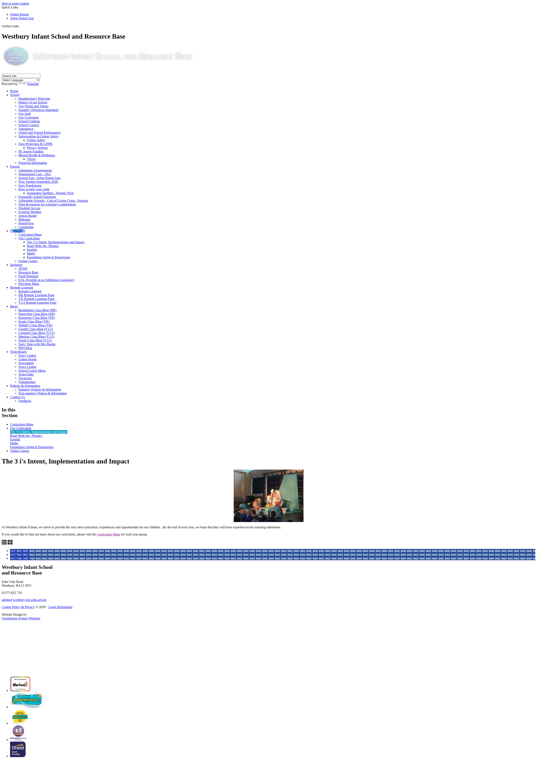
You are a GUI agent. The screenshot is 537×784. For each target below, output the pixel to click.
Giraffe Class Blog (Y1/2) (35, 329)
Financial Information (32, 163)
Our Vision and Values (33, 106)
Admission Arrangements (35, 170)
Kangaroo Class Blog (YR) (36, 317)
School (14, 95)
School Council (28, 125)
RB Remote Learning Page (36, 295)
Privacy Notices (37, 147)
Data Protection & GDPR (35, 144)
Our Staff (24, 113)
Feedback (24, 401)
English (32, 249)
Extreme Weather (29, 212)
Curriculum (17, 231)
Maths (31, 253)
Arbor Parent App (22, 18)
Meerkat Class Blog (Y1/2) (36, 336)
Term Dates (26, 374)
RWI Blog (25, 348)
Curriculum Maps (30, 234)
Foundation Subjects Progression (48, 257)
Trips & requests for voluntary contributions (47, 204)
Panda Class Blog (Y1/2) (35, 340)
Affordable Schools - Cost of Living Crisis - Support (53, 200)
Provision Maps (28, 283)
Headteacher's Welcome (34, 98)
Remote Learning (21, 287)
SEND (22, 268)
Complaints (26, 227)
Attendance (26, 129)
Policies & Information (25, 385)
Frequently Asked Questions (37, 197)
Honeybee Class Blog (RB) (36, 314)
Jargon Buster (27, 215)
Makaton (24, 219)
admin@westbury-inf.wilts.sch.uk (24, 600)
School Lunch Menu (32, 370)
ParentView (26, 223)
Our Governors (28, 117)
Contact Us (17, 397)
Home (14, 91)
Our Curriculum (29, 238)
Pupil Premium (28, 276)
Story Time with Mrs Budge (37, 344)
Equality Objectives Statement (38, 110)
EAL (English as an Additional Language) (46, 280)
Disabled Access (29, 208)
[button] (21, 25)
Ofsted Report (19, 14)
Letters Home (27, 359)
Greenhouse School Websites (21, 618)
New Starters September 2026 (38, 181)
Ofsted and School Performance (39, 132)
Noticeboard (18, 351)
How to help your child (33, 189)
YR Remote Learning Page (36, 299)
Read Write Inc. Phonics (43, 246)
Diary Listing (27, 355)
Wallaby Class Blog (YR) (35, 325)
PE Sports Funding (31, 151)
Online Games (28, 261)
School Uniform (29, 121)
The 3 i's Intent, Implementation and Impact (55, 242)
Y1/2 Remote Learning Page (37, 302)
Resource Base (28, 272)
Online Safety (36, 140)
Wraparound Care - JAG (34, 174)
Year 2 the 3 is (19, 554)
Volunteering (26, 382)
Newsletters (26, 363)
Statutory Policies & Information (39, 389)
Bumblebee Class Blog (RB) (37, 310)
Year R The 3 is (20, 558)
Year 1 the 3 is (19, 550)
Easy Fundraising (30, 185)
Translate (33, 84)
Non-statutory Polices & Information (42, 393)
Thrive (31, 159)
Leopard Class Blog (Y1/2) (36, 333)
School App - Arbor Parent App (39, 178)
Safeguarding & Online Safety (38, 136)
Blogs (14, 306)
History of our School (32, 102)
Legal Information (60, 607)
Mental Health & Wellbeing (36, 155)
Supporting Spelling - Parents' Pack (50, 193)
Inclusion (16, 265)
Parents (15, 166)
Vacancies (25, 378)
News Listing (27, 367)
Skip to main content (15, 3)
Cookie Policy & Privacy (18, 607)
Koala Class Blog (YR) (34, 321)
